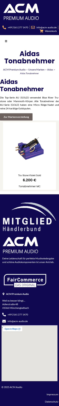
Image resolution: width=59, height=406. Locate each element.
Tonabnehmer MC (29, 186)
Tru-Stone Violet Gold (29, 175)
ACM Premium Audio (14, 69)
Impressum (52, 394)
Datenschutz (51, 401)
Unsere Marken (36, 69)
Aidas (50, 69)
